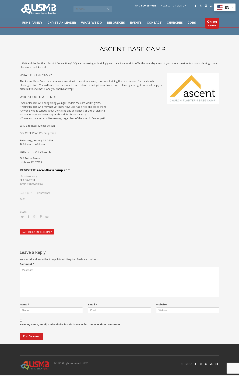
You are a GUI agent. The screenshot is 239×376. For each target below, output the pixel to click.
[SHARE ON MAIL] (47, 216)
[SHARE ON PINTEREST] (40, 216)
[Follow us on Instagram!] (206, 364)
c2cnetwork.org (28, 176)
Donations (212, 23)
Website (161, 304)
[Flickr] (216, 364)
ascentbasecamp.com (54, 170)
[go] (108, 9)
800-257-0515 (148, 5)
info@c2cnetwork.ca (31, 183)
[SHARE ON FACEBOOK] (28, 216)
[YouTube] (211, 5)
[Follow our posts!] (200, 364)
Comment (27, 264)
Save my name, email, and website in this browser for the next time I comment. (70, 324)
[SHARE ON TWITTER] (22, 216)
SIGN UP (181, 5)
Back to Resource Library (37, 231)
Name (24, 304)
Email (92, 304)
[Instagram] (206, 5)
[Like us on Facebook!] (195, 364)
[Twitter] (200, 5)
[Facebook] (195, 5)
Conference (43, 193)
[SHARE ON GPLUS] (34, 216)
